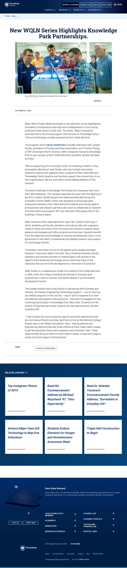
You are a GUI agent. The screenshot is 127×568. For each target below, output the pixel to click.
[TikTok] (28, 513)
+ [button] (75, 514)
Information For (94, 10)
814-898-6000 (75, 544)
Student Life (78, 10)
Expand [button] (97, 101)
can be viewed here (56, 145)
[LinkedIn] (23, 513)
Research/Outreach (55, 531)
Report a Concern (70, 5)
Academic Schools (92, 519)
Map (88, 554)
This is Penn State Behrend (54, 515)
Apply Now (106, 5)
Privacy (47, 554)
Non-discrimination (58, 554)
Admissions (63, 10)
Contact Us (85, 5)
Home (7, 16)
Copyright (80, 554)
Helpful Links (90, 531)
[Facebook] (13, 513)
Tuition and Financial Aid (89, 525)
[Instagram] (18, 513)
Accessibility (70, 554)
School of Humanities (46, 348)
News (14, 16)
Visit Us (96, 5)
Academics (49, 10)
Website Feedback (98, 554)
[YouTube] (34, 513)
